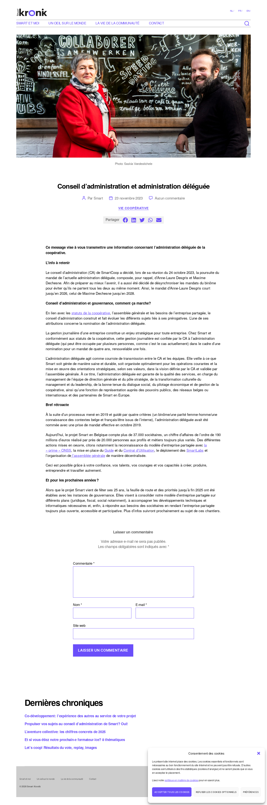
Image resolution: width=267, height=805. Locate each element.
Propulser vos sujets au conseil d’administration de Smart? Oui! (76, 723)
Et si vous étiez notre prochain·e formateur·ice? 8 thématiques (75, 739)
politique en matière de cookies (181, 780)
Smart (98, 198)
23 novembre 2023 (128, 198)
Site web (79, 625)
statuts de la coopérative (91, 312)
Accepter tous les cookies (171, 792)
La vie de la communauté (118, 23)
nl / (232, 10)
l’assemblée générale (88, 455)
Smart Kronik (34, 786)
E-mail (141, 605)
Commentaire (83, 563)
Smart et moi (27, 23)
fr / (240, 10)
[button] (259, 753)
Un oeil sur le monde (67, 23)
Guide (109, 450)
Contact (156, 23)
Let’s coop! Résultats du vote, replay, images (61, 747)
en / (249, 10)
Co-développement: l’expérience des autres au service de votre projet (80, 715)
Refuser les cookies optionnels (216, 792)
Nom (77, 605)
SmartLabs (195, 450)
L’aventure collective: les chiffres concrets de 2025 (65, 731)
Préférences (250, 792)
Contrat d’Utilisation (138, 450)
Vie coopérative (133, 208)
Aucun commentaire (170, 198)
